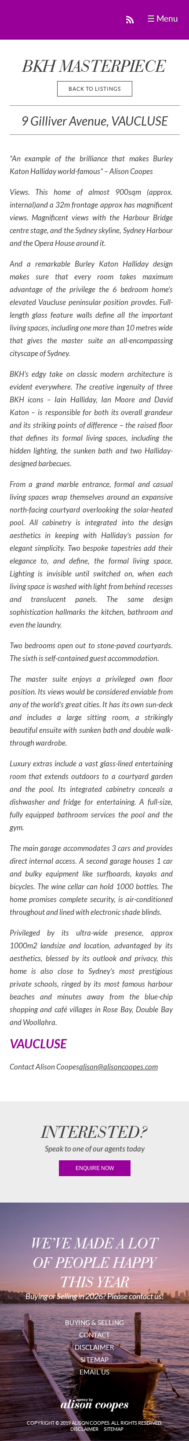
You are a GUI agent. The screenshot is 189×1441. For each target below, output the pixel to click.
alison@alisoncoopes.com (118, 1067)
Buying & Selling (94, 1322)
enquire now (95, 1168)
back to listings (95, 89)
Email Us (94, 1372)
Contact (94, 1335)
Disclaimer (94, 1347)
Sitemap (94, 1359)
